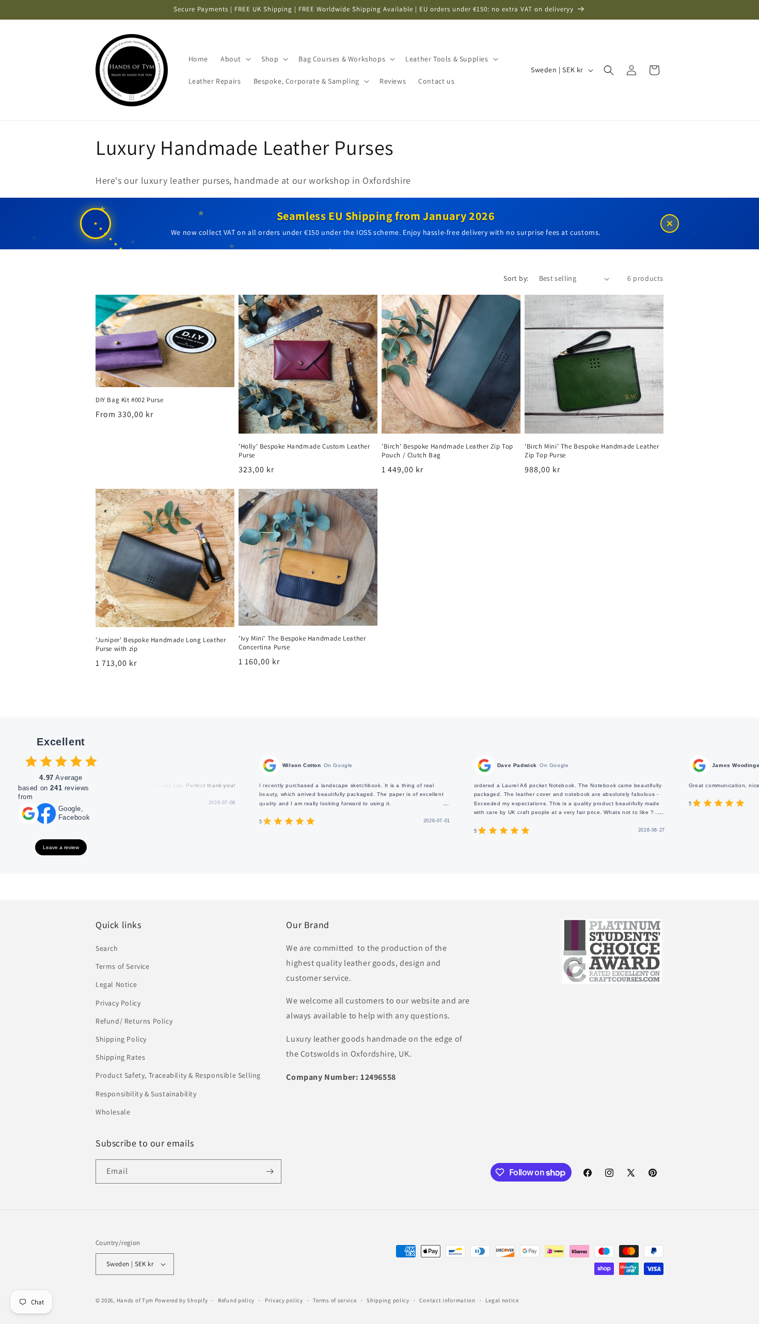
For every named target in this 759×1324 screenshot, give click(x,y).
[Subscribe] (269, 1171)
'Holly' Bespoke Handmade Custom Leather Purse (304, 450)
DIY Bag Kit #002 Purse (129, 400)
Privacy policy (284, 1299)
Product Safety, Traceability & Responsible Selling (178, 1075)
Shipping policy (388, 1299)
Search (107, 948)
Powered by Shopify (181, 1300)
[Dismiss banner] (669, 223)
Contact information (447, 1299)
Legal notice (501, 1299)
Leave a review (61, 847)
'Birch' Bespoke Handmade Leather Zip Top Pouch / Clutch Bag (447, 450)
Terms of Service (123, 966)
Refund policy (236, 1299)
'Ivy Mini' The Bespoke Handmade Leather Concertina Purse (302, 642)
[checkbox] (31, 761)
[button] (234, 59)
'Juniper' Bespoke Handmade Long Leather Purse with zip (161, 644)
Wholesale (113, 1112)
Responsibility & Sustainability (146, 1093)
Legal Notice (116, 985)
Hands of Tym (135, 1300)
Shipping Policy (121, 1039)
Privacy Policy (118, 1003)
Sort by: (515, 278)
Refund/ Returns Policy (134, 1021)
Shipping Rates (120, 1057)
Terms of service (334, 1299)
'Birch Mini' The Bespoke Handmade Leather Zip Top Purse (592, 450)
